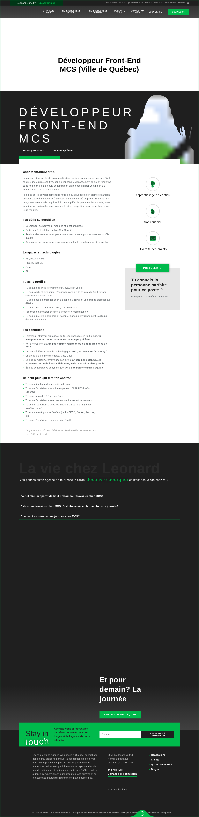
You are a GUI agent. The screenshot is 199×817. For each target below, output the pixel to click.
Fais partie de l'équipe (120, 714)
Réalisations (111, 3)
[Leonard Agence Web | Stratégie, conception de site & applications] (23, 12)
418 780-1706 (115, 770)
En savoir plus (47, 3)
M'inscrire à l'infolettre (158, 734)
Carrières (158, 3)
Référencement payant (98, 12)
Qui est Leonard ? (135, 3)
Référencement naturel (71, 12)
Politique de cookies (109, 812)
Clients (122, 3)
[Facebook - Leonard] (34, 784)
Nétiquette (166, 812)
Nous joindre (170, 3)
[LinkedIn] (135, 302)
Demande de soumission (122, 774)
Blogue (148, 3)
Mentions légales (150, 812)
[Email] (144, 302)
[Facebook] (131, 302)
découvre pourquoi (107, 479)
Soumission (178, 12)
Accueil (13, 34)
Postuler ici (39, 160)
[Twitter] (139, 302)
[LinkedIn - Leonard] (41, 784)
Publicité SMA (119, 12)
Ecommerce (155, 12)
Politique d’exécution (131, 812)
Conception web (137, 12)
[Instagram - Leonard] (48, 784)
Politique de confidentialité (85, 812)
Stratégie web (48, 12)
